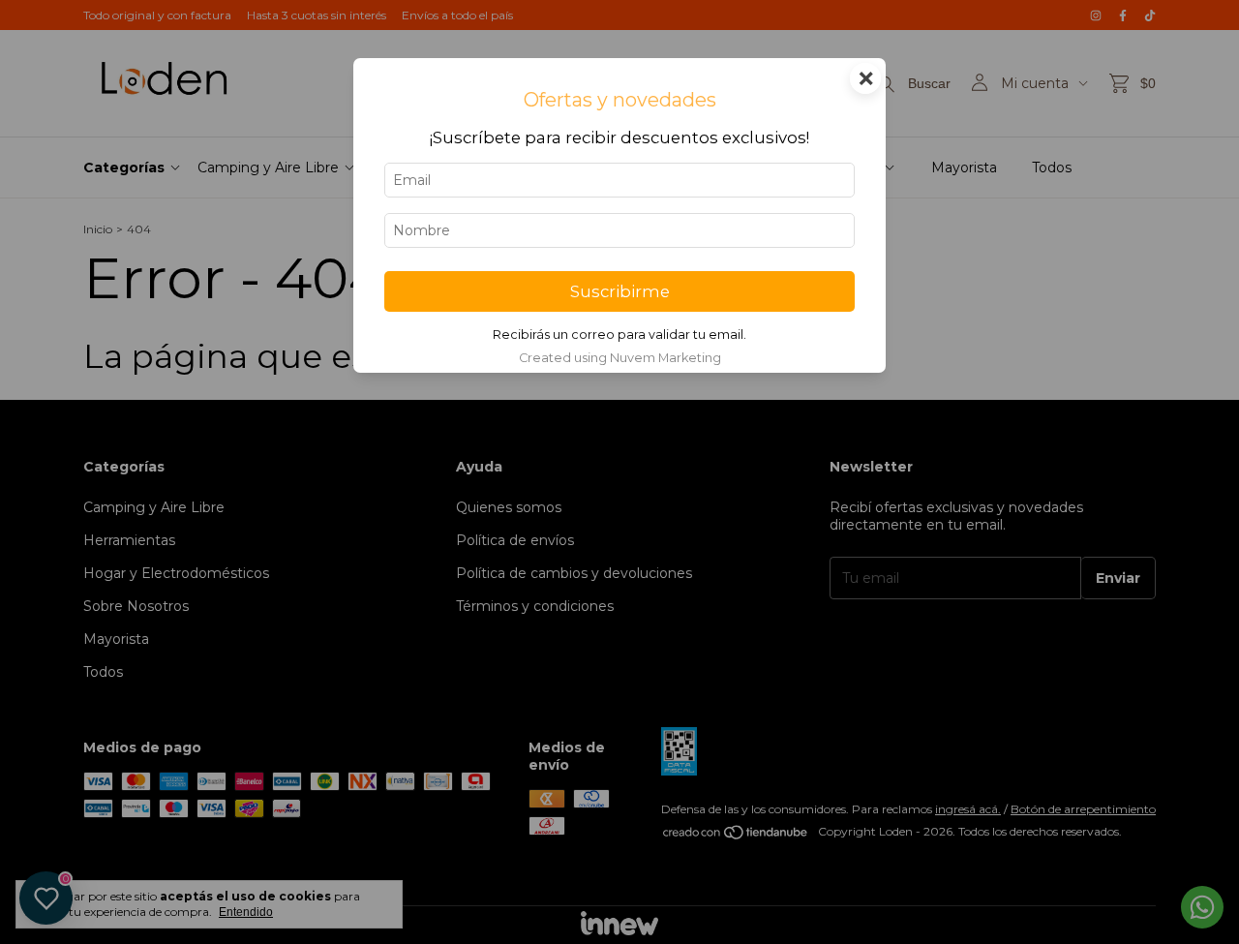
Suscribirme (620, 291)
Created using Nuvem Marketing (620, 357)
